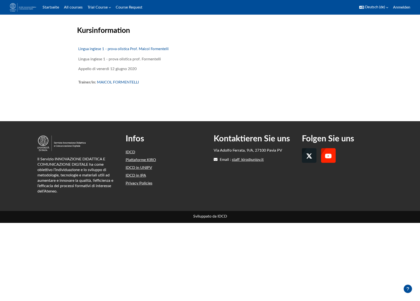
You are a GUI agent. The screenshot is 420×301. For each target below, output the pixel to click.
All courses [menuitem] (73, 7)
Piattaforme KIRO (141, 160)
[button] (373, 7)
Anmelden (401, 7)
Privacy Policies (139, 183)
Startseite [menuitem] (51, 7)
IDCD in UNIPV (139, 168)
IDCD (130, 152)
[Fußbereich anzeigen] (407, 288)
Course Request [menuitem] (129, 7)
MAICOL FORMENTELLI (118, 82)
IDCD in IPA (136, 175)
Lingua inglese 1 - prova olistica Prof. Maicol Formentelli (123, 49)
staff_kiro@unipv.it (248, 160)
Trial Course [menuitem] (98, 7)
